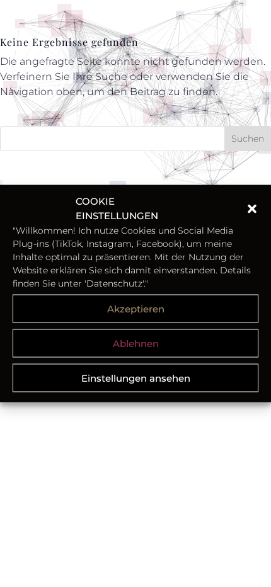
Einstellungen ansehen (135, 378)
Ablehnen (136, 343)
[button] (252, 208)
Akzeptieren (135, 308)
